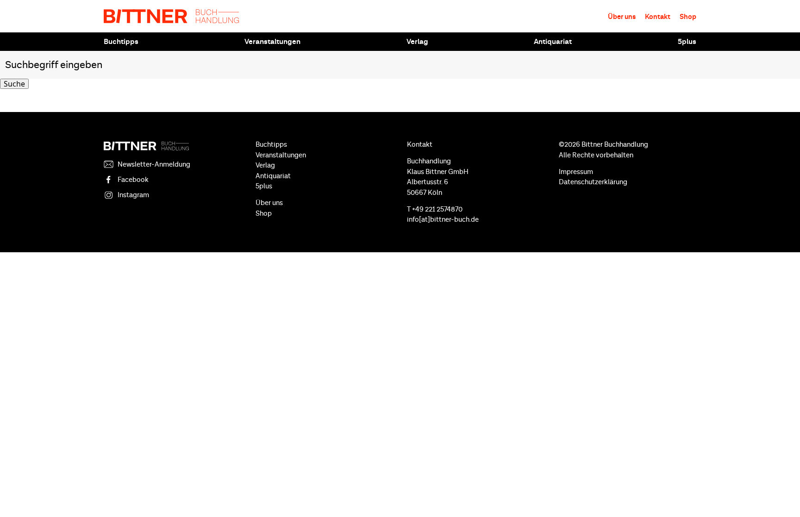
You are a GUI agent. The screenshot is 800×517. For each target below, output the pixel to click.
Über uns (622, 16)
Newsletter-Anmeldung (154, 164)
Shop (688, 16)
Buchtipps (121, 41)
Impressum (576, 172)
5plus (687, 41)
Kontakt (657, 16)
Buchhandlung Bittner (171, 16)
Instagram (133, 195)
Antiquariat (553, 41)
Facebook (133, 180)
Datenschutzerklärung (593, 182)
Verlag (417, 41)
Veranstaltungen (272, 41)
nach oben (781, 493)
